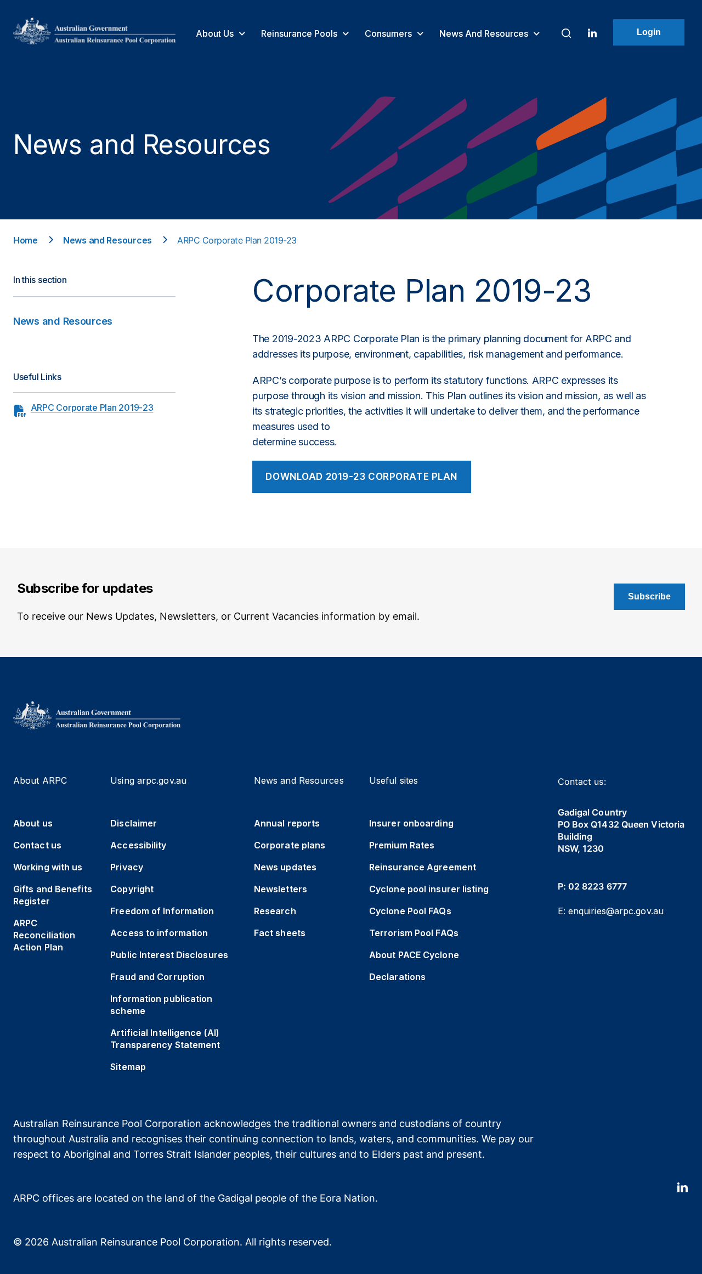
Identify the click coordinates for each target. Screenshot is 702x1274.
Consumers (389, 33)
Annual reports (287, 823)
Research (275, 910)
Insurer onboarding (411, 823)
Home (25, 240)
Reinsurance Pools (300, 33)
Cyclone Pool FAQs (410, 910)
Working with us (48, 867)
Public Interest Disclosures (169, 954)
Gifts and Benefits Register (52, 895)
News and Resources (484, 33)
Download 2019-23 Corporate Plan (361, 476)
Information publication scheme (161, 1004)
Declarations (397, 976)
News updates (285, 867)
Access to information (159, 932)
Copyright (132, 889)
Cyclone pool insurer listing (429, 889)
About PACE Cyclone (414, 954)
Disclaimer (133, 823)
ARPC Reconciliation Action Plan (44, 935)
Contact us (37, 845)
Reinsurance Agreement (422, 867)
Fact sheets (279, 932)
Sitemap (128, 1066)
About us (216, 33)
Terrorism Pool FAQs (413, 932)
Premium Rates (401, 845)
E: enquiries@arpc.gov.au (611, 910)
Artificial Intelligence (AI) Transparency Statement (165, 1038)
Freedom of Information (162, 910)
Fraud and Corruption (157, 976)
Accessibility (138, 845)
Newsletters (280, 889)
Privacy (126, 867)
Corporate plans (290, 845)
